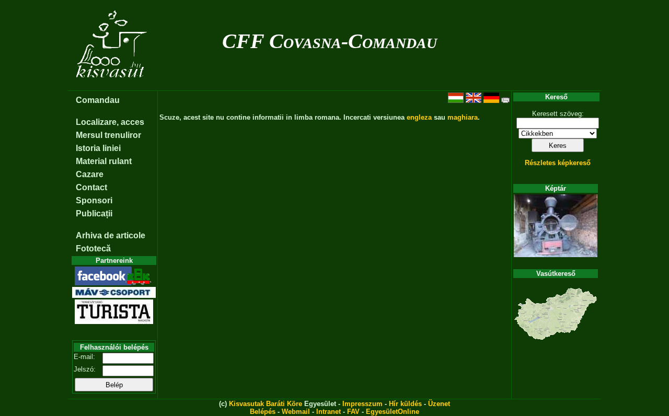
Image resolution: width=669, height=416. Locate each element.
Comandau (98, 100)
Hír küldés (405, 404)
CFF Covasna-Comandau (329, 41)
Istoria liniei (98, 148)
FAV (353, 411)
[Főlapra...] (113, 85)
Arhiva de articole (110, 235)
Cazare (89, 174)
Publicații (94, 213)
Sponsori (94, 200)
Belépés (262, 411)
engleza (419, 117)
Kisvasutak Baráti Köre (265, 404)
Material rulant (104, 161)
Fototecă (93, 248)
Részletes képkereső (558, 163)
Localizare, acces (110, 122)
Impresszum (362, 404)
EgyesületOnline (392, 411)
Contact (91, 187)
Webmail (296, 411)
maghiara (462, 117)
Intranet (328, 411)
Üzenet (439, 404)
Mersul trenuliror (108, 135)
